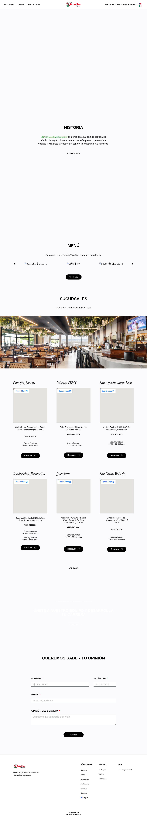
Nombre (36, 678)
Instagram (102, 770)
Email (35, 694)
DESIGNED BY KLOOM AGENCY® (73, 813)
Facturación (111, 5)
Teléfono (100, 678)
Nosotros (9, 5)
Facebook (102, 779)
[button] (14, 264)
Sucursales (34, 5)
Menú (21, 5)
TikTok (101, 774)
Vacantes (122, 5)
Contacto (133, 5)
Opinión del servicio (45, 711)
